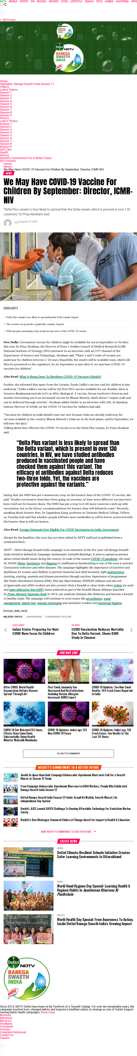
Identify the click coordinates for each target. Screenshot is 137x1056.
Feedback (6, 1023)
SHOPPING (122, 1)
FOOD (64, 1)
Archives (5, 1015)
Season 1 (6, 92)
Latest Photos (9, 121)
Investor (5, 1029)
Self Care (6, 149)
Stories (4, 155)
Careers (5, 1038)
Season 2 (6, 95)
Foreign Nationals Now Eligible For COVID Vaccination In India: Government (69, 529)
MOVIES (41, 1)
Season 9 (6, 115)
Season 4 (6, 101)
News (8, 166)
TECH (99, 1)
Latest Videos (9, 89)
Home (3, 81)
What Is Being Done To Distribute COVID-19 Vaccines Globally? (60, 376)
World (13, 1)
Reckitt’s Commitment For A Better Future (26, 158)
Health (4, 152)
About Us (5, 1021)
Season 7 (6, 109)
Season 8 (6, 112)
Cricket (54, 1)
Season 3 (6, 98)
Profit (24, 1)
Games (109, 1)
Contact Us (7, 1035)
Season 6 (6, 106)
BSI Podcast (8, 161)
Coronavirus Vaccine (58, 617)
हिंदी (32, 1)
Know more (48, 1012)
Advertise (6, 1018)
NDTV (3, 1)
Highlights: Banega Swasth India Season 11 (27, 84)
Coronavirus (34, 617)
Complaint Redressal (13, 1032)
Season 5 (6, 104)
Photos (4, 118)
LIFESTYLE (76, 1)
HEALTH (89, 1)
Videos (4, 87)
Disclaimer (6, 1026)
